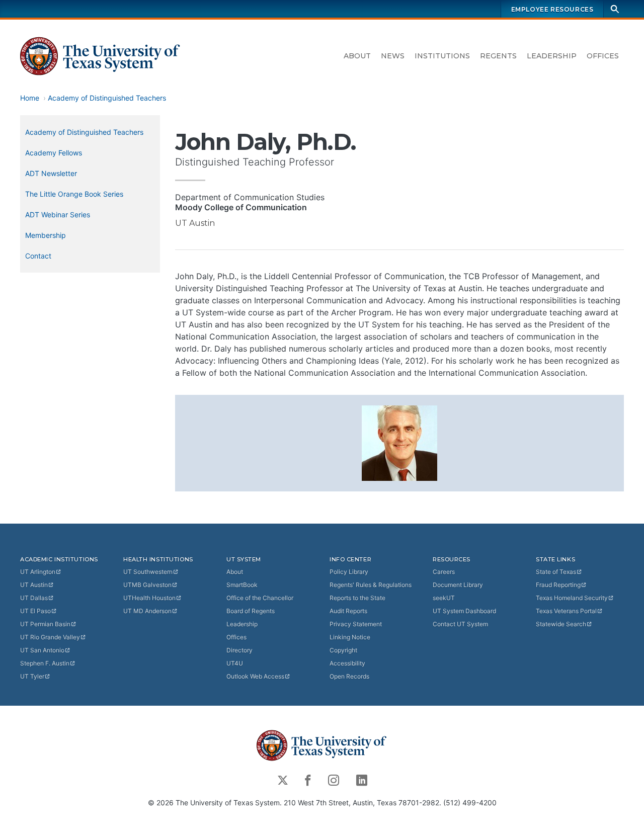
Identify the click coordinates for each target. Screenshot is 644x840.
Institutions (442, 55)
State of (556, 571)
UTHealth (149, 598)
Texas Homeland (572, 598)
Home (29, 98)
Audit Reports (348, 611)
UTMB (147, 585)
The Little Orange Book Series (74, 194)
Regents (498, 55)
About (357, 55)
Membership (45, 235)
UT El (35, 611)
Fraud (558, 585)
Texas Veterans (566, 611)
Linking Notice (350, 637)
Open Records (349, 676)
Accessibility (347, 663)
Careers (444, 571)
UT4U (234, 663)
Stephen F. (44, 663)
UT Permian (45, 624)
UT (37, 571)
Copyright (343, 650)
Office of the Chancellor (259, 598)
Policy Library (349, 571)
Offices (603, 55)
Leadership (552, 55)
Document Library (458, 585)
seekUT (444, 598)
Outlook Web (255, 676)
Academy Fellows (53, 152)
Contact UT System (460, 624)
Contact (38, 255)
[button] (399, 442)
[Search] (615, 9)
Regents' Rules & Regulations (371, 585)
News (393, 55)
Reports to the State (357, 598)
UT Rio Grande (50, 637)
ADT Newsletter (51, 173)
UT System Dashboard (464, 611)
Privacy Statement (356, 624)
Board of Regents (250, 611)
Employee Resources (552, 9)
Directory (239, 650)
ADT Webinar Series (57, 214)
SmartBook (242, 585)
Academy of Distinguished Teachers (107, 98)
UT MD (147, 611)
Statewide (561, 624)
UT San (42, 650)
